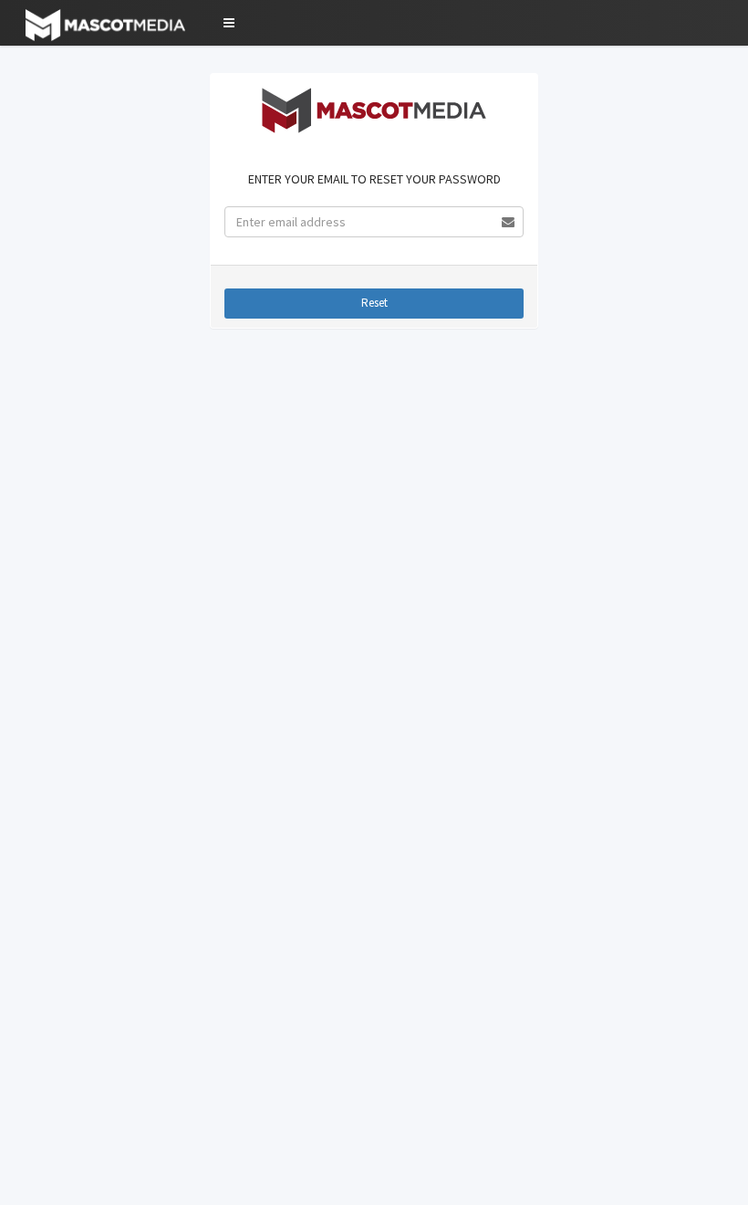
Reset (374, 302)
